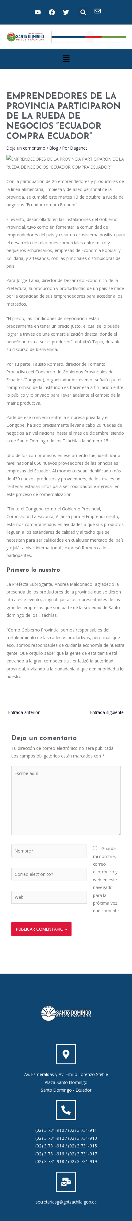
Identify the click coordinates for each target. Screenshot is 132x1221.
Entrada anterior (21, 712)
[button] (83, 12)
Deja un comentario (25, 148)
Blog (53, 148)
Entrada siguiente (109, 712)
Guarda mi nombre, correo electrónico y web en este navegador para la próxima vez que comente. (106, 879)
